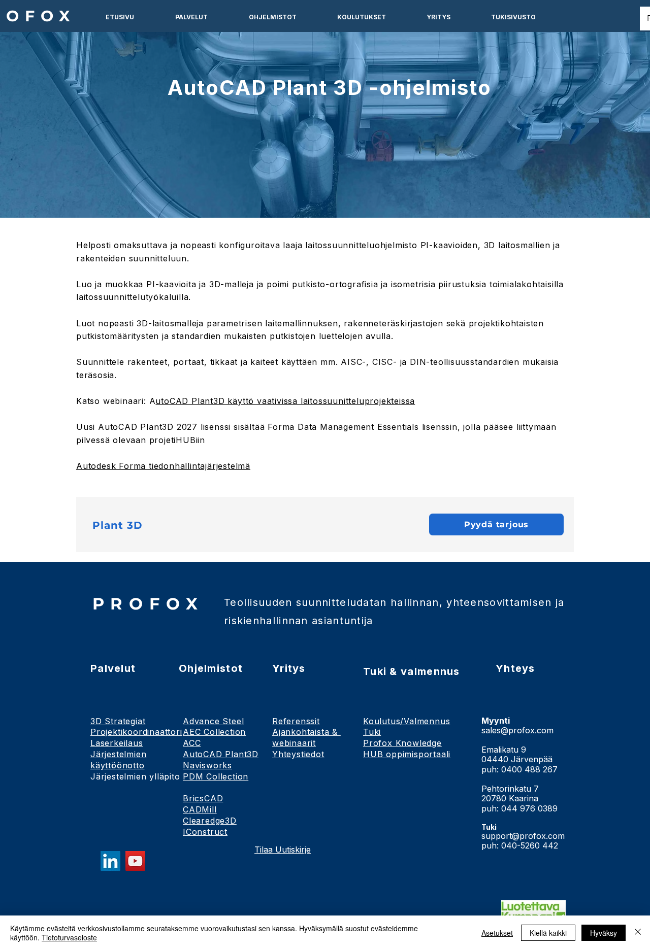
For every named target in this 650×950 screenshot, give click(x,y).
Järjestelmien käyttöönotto (118, 759)
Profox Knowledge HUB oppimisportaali (406, 748)
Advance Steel (213, 721)
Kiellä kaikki (548, 933)
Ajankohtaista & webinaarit (306, 737)
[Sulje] (638, 933)
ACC (192, 743)
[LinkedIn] (110, 861)
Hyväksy (603, 933)
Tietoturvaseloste (69, 937)
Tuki (372, 732)
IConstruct (205, 832)
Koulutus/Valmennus (406, 721)
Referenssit (296, 721)
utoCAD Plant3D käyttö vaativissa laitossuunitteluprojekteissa (285, 401)
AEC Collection (214, 732)
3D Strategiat (117, 721)
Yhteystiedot (298, 754)
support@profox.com (523, 836)
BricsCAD (203, 798)
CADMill (200, 809)
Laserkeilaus (116, 743)
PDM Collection (215, 776)
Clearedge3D (210, 821)
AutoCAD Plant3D (220, 754)
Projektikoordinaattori (136, 732)
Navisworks (207, 765)
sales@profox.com (517, 730)
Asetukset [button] (497, 933)
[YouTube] (135, 861)
